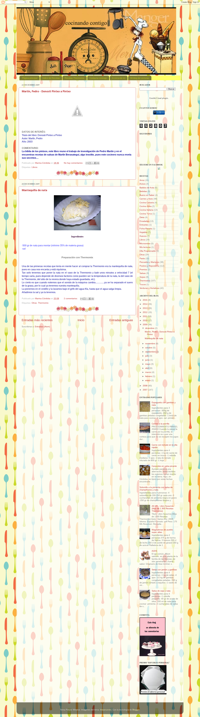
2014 (145, 304)
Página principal (29, 78)
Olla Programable (148, 251)
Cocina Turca (146, 213)
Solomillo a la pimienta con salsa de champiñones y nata (156, 488)
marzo (148, 372)
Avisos (143, 184)
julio (147, 356)
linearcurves (105, 710)
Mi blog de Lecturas (139, 78)
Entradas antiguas (121, 320)
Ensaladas (144, 221)
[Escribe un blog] (89, 163)
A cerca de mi (118, 78)
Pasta (142, 258)
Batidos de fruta (147, 187)
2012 (145, 312)
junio (147, 360)
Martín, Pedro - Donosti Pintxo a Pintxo (46, 91)
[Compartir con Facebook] (95, 163)
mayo (148, 364)
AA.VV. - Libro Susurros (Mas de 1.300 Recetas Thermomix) (162, 508)
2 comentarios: (71, 298)
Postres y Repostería (149, 266)
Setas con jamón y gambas (164, 569)
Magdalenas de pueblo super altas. (162, 531)
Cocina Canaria (147, 202)
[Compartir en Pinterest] (98, 163)
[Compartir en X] (92, 163)
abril (147, 368)
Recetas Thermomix (74, 78)
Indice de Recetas (51, 78)
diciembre (150, 328)
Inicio (81, 320)
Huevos (143, 236)
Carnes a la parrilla (160, 423)
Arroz (142, 180)
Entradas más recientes (37, 320)
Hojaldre (143, 232)
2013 (145, 308)
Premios (143, 269)
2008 (145, 385)
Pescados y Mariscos (149, 262)
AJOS (154, 551)
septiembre (150, 352)
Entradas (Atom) (42, 326)
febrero (149, 376)
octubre (149, 347)
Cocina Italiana (146, 210)
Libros (34, 167)
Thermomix (43, 303)
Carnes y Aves (146, 199)
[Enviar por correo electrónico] (87, 163)
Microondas (145, 243)
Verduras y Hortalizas (149, 288)
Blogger (135, 710)
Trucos (143, 284)
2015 (145, 300)
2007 (145, 390)
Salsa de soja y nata (161, 591)
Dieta (142, 217)
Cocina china (146, 206)
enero (148, 380)
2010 (145, 320)
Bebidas (143, 191)
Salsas (143, 273)
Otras (34, 303)
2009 (145, 324)
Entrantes (144, 225)
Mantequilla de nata (34, 190)
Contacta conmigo (98, 78)
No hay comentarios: (74, 163)
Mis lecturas (145, 247)
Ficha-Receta (146, 228)
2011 (145, 316)
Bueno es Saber (147, 195)
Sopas (142, 277)
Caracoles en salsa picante (164, 466)
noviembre (150, 343)
